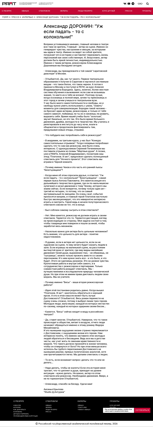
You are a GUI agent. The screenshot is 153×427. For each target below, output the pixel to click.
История (16, 407)
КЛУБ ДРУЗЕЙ (108, 11)
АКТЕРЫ (64, 11)
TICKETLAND (82, 407)
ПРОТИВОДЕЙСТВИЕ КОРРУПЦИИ (25, 416)
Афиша (81, 405)
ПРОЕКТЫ (146, 11)
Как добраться (19, 409)
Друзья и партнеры (21, 414)
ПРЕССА (128, 11)
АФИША (25, 11)
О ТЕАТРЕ (6, 11)
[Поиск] (147, 3)
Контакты (17, 412)
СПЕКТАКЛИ (44, 11)
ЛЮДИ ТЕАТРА (85, 11)
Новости (17, 405)
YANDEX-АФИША (84, 409)
